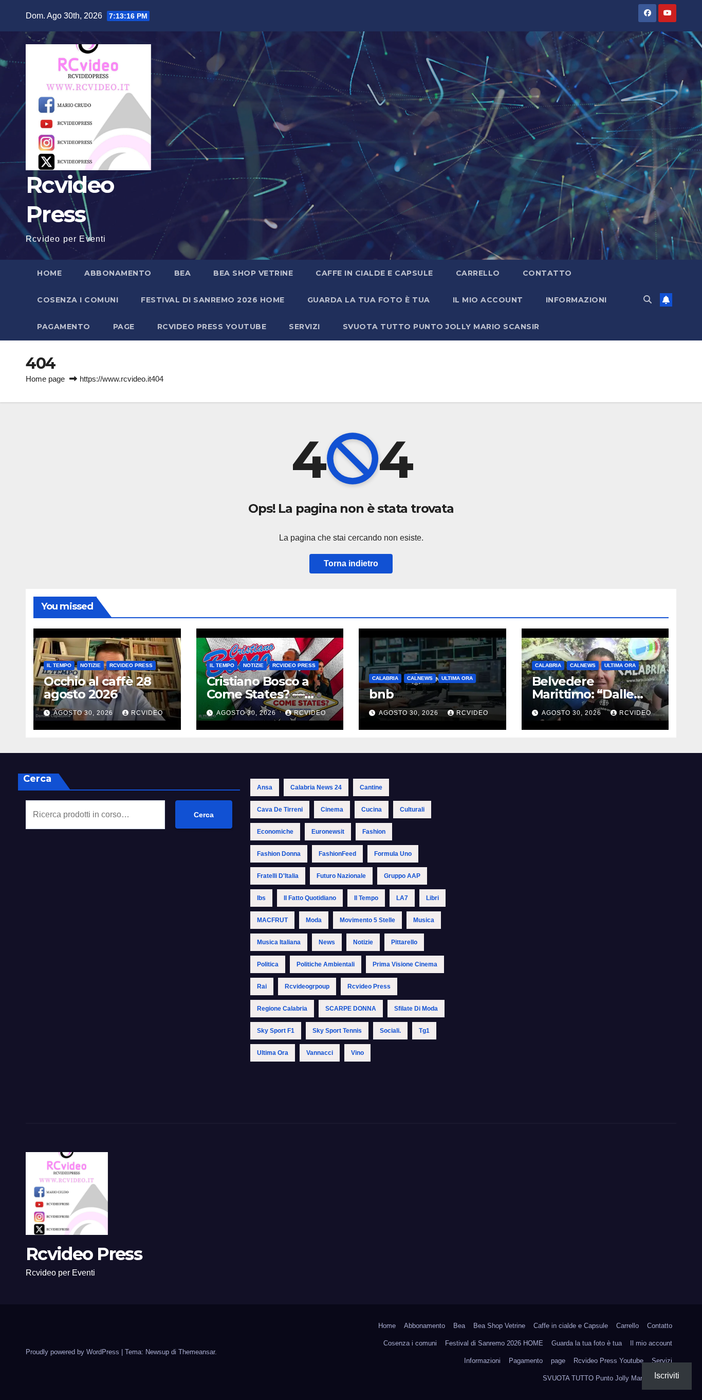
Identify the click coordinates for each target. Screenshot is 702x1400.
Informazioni (576, 299)
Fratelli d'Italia (278, 876)
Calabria (385, 678)
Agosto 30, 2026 (84, 712)
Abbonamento (118, 273)
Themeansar (196, 1352)
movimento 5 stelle (367, 920)
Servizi (304, 326)
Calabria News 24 (316, 787)
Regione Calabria (282, 1008)
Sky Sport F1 (275, 1030)
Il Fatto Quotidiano (310, 898)
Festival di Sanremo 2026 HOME (213, 299)
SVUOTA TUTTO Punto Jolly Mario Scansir (441, 326)
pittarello (404, 942)
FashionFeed (337, 853)
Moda (314, 920)
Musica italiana (279, 942)
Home (49, 273)
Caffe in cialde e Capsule (374, 273)
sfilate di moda (416, 1008)
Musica (423, 920)
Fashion (373, 831)
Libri (432, 898)
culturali (412, 809)
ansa (264, 787)
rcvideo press (369, 986)
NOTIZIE (90, 665)
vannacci (319, 1052)
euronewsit (327, 831)
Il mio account (488, 299)
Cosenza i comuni (77, 299)
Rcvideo (147, 712)
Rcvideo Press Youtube (212, 326)
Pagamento (63, 326)
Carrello (478, 273)
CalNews (420, 678)
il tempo (366, 898)
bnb (381, 694)
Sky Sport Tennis (337, 1030)
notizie (363, 942)
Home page (45, 378)
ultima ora (272, 1052)
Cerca (37, 778)
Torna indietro (351, 563)
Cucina (371, 809)
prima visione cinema (405, 964)
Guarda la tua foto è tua (368, 299)
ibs (261, 898)
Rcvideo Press (131, 665)
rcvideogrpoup (307, 986)
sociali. (390, 1030)
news (327, 942)
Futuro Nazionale (341, 876)
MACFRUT (272, 920)
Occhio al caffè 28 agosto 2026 (97, 688)
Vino (357, 1052)
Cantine (371, 787)
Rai (262, 986)
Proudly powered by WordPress (73, 1352)
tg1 (424, 1030)
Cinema (332, 809)
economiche (275, 831)
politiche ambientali (326, 964)
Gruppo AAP (402, 876)
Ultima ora (457, 678)
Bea (182, 273)
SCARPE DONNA (350, 1008)
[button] (647, 299)
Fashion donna (279, 853)
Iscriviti (666, 1375)
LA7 (402, 898)
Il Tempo (59, 665)
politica (268, 964)
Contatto (547, 273)
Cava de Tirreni (280, 809)
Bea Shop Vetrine (253, 273)
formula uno (393, 853)
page (124, 326)
